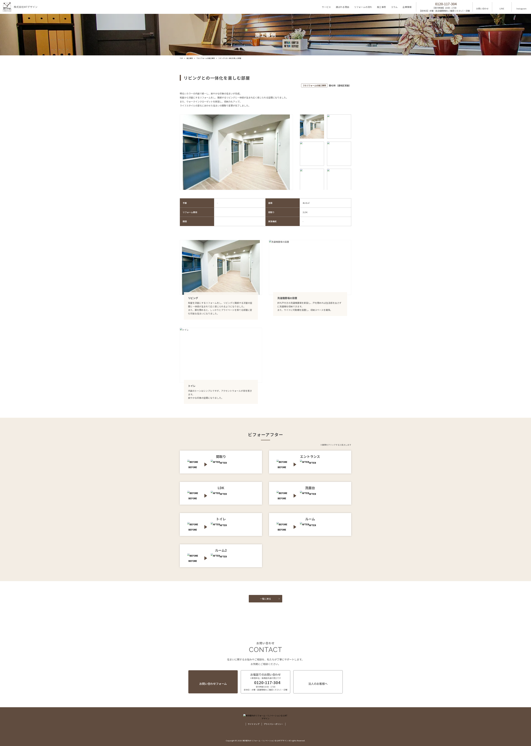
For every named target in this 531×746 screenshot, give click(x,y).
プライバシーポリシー (273, 724)
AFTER (223, 462)
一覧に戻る (265, 598)
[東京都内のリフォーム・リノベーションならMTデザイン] (20, 6)
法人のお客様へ (318, 684)
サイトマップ (253, 724)
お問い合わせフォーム (213, 684)
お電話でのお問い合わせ (265, 681)
